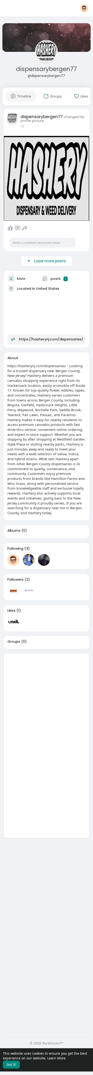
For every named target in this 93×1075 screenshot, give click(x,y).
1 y (22, 126)
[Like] (10, 228)
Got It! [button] (11, 1064)
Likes (11, 610)
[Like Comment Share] (18, 228)
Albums (14, 530)
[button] (84, 8)
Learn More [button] (56, 1058)
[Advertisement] (46, 700)
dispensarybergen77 (46, 69)
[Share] (25, 228)
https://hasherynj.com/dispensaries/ (51, 339)
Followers (15, 579)
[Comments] (18, 228)
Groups (13, 641)
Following (15, 548)
